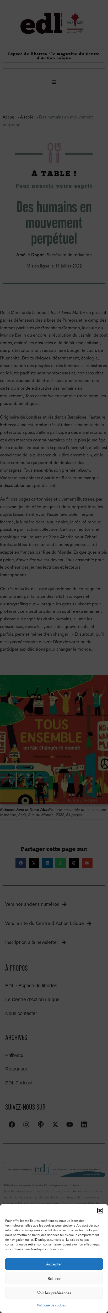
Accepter (54, 1264)
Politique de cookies (51, 1305)
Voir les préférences (54, 1293)
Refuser (54, 1278)
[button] (100, 1210)
